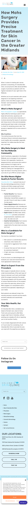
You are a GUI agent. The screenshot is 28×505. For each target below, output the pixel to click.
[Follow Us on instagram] (8, 398)
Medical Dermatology (8, 74)
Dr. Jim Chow (8, 214)
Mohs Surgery (7, 413)
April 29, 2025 (20, 72)
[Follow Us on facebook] (4, 398)
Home (5, 405)
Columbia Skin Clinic (8, 72)
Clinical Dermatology (9, 416)
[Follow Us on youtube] (12, 398)
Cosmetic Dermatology (9, 419)
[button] (25, 480)
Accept (14, 497)
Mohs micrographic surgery (9, 111)
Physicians (6, 411)
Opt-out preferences (10, 500)
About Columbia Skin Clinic (10, 408)
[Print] (5, 78)
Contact (6, 425)
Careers (6, 422)
